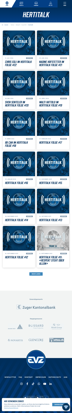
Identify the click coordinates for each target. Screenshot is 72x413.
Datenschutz (55, 377)
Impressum (40, 377)
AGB (65, 377)
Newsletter (10, 377)
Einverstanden (60, 404)
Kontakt (29, 377)
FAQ (20, 377)
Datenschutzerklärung (11, 408)
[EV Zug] (36, 360)
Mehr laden (36, 274)
